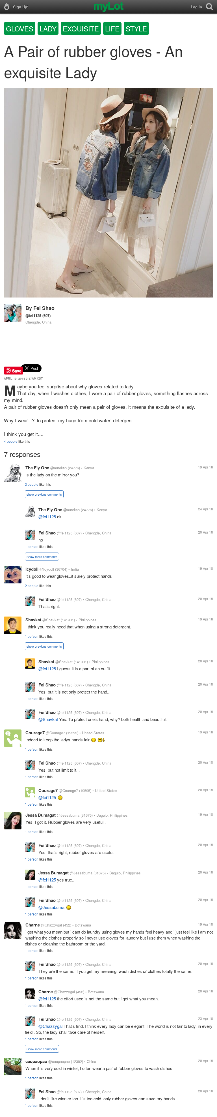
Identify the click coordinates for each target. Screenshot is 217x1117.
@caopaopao (59, 1061)
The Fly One (37, 468)
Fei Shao (44, 308)
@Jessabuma (68, 815)
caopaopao (36, 1061)
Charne (32, 925)
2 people (31, 484)
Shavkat (33, 620)
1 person (31, 546)
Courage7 (35, 732)
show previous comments (44, 494)
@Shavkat (51, 619)
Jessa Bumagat (40, 815)
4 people (11, 441)
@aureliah (58, 467)
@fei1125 (33, 315)
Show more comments (42, 556)
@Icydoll (47, 569)
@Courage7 (55, 732)
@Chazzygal (51, 925)
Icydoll (31, 569)
